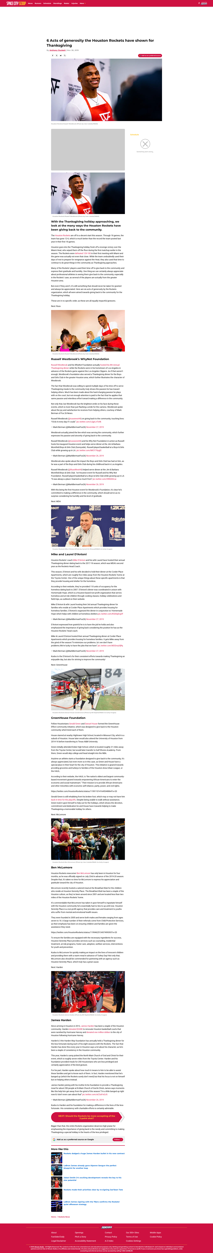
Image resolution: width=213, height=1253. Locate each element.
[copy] (64, 55)
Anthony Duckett (58, 50)
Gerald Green (75, 723)
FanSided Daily (57, 1237)
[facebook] (199, 3)
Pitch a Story (80, 1237)
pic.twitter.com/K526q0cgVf (110, 614)
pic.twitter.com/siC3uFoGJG (94, 1094)
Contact (108, 1232)
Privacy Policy (111, 1237)
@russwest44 (75, 418)
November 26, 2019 (95, 456)
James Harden (87, 1026)
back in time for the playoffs (63, 800)
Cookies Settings (133, 1241)
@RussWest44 (75, 469)
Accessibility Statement (85, 1241)
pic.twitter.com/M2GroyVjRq (110, 645)
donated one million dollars (98, 1032)
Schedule (47, 3)
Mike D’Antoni (79, 560)
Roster (66, 3)
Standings (57, 3)
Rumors (38, 3)
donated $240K (76, 1029)
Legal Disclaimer (58, 1241)
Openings (79, 1232)
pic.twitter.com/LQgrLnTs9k (88, 422)
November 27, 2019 (95, 427)
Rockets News (64, 1217)
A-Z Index (109, 1241)
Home (53, 1217)
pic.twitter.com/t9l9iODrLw (104, 479)
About (54, 1232)
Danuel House (91, 723)
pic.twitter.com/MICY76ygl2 (88, 450)
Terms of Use (132, 1237)
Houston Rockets (62, 235)
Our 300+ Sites (132, 1232)
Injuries (74, 3)
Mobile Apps (155, 1232)
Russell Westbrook (59, 365)
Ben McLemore (83, 873)
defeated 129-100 (83, 253)
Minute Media (39, 1247)
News (30, 3)
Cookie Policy (156, 1237)
